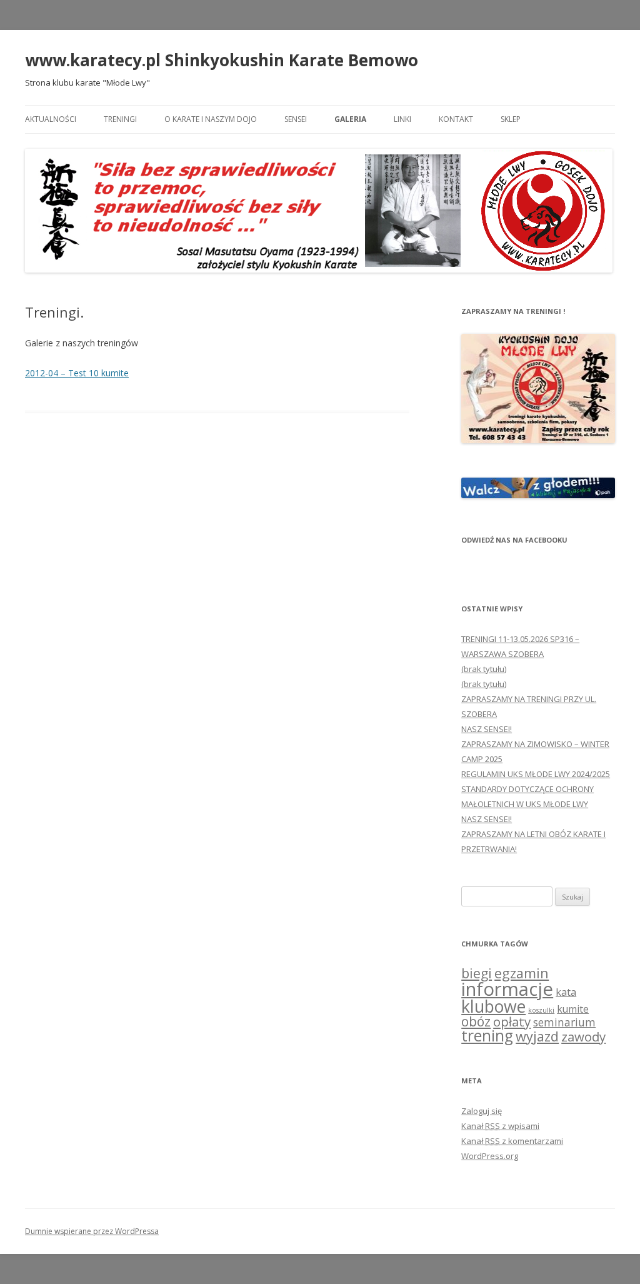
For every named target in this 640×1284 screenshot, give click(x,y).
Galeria (350, 119)
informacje (507, 988)
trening (487, 1035)
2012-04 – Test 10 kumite (77, 373)
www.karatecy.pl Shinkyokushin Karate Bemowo (221, 60)
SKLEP (511, 119)
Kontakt (456, 119)
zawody (583, 1036)
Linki (402, 119)
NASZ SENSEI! (486, 729)
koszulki (541, 1010)
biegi (476, 973)
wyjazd (537, 1036)
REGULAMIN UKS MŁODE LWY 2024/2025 (535, 774)
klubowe (493, 1006)
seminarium (564, 1022)
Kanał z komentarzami (512, 1140)
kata (566, 992)
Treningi (120, 119)
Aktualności (50, 119)
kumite (573, 1009)
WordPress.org (489, 1155)
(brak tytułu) (483, 669)
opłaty (512, 1021)
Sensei (295, 119)
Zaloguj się (481, 1110)
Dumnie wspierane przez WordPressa (92, 1231)
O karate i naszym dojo (210, 119)
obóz (476, 1021)
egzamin (521, 973)
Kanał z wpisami (500, 1125)
